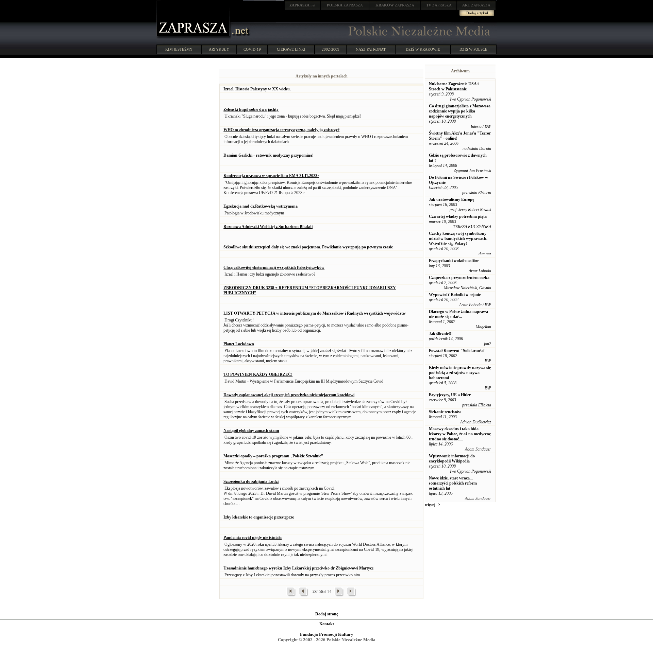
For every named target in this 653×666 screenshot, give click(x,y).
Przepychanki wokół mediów (454, 260)
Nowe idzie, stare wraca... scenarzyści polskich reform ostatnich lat (453, 483)
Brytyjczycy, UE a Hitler (450, 394)
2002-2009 (330, 49)
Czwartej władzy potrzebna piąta (458, 216)
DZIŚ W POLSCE (473, 49)
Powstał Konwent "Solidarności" (458, 350)
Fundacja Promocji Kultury (326, 634)
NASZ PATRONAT (371, 49)
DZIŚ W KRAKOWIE (423, 49)
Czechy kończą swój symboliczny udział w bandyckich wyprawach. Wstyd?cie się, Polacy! (458, 238)
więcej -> (432, 504)
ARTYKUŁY (219, 49)
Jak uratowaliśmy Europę (451, 199)
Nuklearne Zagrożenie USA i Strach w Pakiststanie (454, 86)
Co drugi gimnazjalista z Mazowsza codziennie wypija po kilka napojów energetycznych (459, 111)
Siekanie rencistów (445, 411)
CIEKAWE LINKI (291, 49)
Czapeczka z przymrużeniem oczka (459, 277)
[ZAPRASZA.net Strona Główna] (193, 37)
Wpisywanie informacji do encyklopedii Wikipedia (452, 458)
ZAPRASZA (345, 5)
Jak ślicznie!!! (441, 333)
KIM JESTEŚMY (178, 49)
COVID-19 (252, 49)
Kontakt (326, 623)
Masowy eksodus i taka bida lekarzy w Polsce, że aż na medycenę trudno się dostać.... (460, 433)
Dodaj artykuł (477, 13)
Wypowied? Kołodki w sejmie (455, 294)
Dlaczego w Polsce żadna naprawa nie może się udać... (458, 314)
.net (302, 5)
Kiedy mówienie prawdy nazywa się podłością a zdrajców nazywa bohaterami (460, 372)
